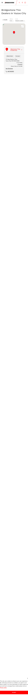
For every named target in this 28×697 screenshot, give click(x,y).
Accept (14, 692)
